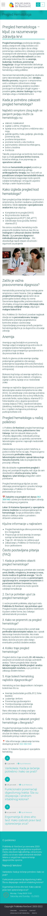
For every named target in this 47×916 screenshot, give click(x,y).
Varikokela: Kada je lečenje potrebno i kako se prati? (22, 769)
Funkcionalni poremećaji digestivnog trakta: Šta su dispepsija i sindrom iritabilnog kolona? (21, 794)
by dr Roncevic (25, 764)
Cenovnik (13, 910)
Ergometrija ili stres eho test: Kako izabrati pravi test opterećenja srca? (23, 820)
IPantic (34, 913)
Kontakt (33, 910)
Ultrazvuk (23, 910)
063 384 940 (25, 744)
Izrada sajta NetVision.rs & (19, 913)
